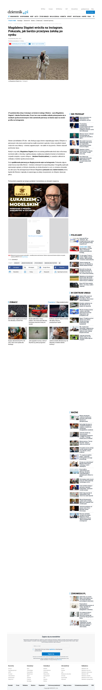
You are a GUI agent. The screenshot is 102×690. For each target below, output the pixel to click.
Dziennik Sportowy (48, 20)
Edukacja (46, 672)
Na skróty (11, 666)
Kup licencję (25, 256)
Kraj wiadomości (62, 302)
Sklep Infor (10, 679)
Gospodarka (30, 672)
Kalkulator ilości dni (86, 670)
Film (44, 677)
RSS (93, 685)
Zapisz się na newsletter (37, 44)
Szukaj (91, 12)
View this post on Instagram (35, 236)
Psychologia (64, 677)
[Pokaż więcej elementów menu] (93, 16)
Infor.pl (9, 668)
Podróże (29, 679)
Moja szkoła (46, 674)
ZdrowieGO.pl (74, 9)
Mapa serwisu (67, 685)
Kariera (33, 685)
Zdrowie (29, 677)
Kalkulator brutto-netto (87, 677)
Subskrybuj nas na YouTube (19, 44)
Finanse (63, 670)
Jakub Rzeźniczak (26, 263)
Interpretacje (11, 677)
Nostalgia (19, 20)
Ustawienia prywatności (81, 685)
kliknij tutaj (59, 659)
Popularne (51, 302)
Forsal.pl (10, 674)
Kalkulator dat (85, 668)
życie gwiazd (39, 263)
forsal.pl (51, 9)
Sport (28, 675)
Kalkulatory (85, 666)
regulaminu (52, 649)
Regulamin (42, 685)
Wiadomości (30, 674)
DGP (67, 9)
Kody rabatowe (47, 670)
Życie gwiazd (47, 675)
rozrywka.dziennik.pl (18, 23)
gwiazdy (16, 263)
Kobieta (45, 668)
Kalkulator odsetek (86, 675)
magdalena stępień (51, 263)
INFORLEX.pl (59, 9)
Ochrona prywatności (54, 685)
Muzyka (45, 679)
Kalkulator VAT (85, 674)
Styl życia (63, 679)
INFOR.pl (43, 9)
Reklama (25, 685)
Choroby (63, 675)
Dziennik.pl (30, 666)
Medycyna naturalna (66, 674)
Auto (28, 668)
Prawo (62, 668)
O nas (17, 685)
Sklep (92, 9)
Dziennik (10, 23)
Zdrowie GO (27, 20)
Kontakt (10, 685)
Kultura (45, 681)
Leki (62, 672)
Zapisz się (51, 654)
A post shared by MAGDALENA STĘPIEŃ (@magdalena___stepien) (44, 251)
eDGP (9, 672)
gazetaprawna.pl (85, 9)
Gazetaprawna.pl (12, 670)
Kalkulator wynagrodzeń (87, 679)
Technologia (30, 670)
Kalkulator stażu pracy (87, 672)
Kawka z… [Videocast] (36, 20)
